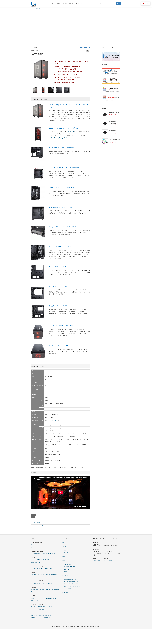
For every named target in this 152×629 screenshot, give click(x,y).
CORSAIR (38, 517)
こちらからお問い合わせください (102, 560)
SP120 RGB (71, 131)
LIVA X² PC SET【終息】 (40, 526)
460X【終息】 (37, 522)
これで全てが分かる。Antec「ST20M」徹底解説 (42, 568)
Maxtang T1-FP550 (114, 112)
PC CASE (48, 515)
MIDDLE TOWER (85, 47)
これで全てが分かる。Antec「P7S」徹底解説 (41, 583)
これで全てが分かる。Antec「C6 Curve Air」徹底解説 (43, 553)
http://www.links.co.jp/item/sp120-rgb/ (58, 138)
